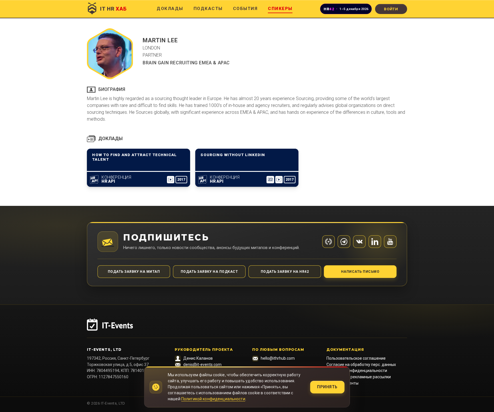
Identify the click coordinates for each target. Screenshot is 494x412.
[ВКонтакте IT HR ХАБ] (359, 241)
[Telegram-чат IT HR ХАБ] (344, 241)
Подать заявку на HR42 (285, 272)
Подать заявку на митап (134, 272)
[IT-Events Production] (247, 328)
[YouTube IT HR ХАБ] (390, 241)
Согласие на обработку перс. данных (361, 364)
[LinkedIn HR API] (374, 241)
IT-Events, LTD (104, 349)
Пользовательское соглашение (356, 358)
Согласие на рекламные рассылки (358, 377)
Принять (327, 387)
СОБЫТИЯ (245, 8)
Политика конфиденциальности (356, 370)
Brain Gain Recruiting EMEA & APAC (186, 62)
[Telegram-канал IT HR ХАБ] (328, 241)
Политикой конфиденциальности (213, 399)
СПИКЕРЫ (280, 8)
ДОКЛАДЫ (170, 8)
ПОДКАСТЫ (208, 8)
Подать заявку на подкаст (209, 272)
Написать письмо (360, 272)
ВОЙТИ (391, 9)
